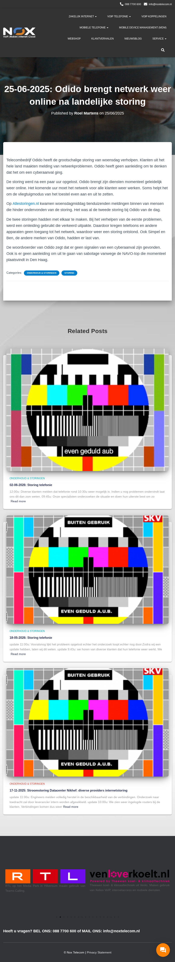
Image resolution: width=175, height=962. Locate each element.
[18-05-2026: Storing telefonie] (87, 569)
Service (158, 38)
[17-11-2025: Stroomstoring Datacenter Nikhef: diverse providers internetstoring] (87, 722)
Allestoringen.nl (26, 203)
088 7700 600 (133, 4)
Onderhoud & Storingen (41, 273)
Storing (69, 273)
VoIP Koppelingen (153, 16)
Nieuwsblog (133, 38)
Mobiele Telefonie (93, 27)
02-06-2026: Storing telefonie (31, 485)
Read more (18, 501)
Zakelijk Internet (82, 16)
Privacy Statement (99, 952)
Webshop (74, 38)
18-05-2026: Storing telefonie (31, 637)
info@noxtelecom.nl (160, 4)
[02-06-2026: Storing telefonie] (87, 409)
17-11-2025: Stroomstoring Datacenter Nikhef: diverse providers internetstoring (68, 790)
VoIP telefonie (118, 16)
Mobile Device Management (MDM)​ (142, 27)
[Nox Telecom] (19, 33)
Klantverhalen (102, 38)
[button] (96, 16)
